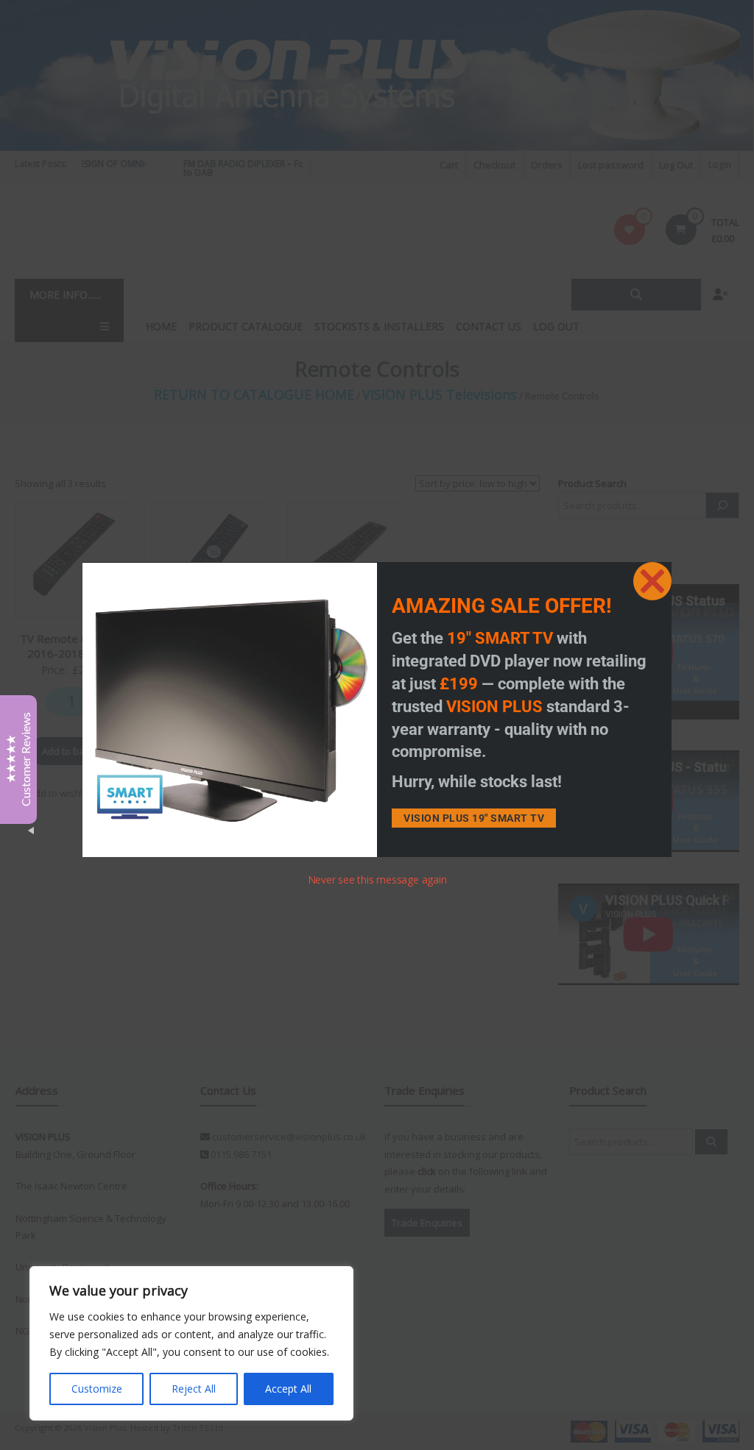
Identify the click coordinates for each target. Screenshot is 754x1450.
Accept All (288, 1389)
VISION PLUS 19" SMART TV (474, 818)
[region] (191, 1343)
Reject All (194, 1389)
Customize (96, 1389)
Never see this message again (377, 879)
